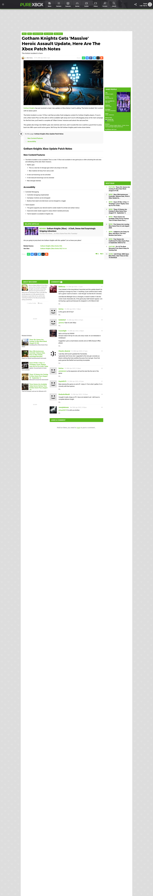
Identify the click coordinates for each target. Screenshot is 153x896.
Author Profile (32, 303)
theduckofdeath (64, 394)
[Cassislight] (53, 336)
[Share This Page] (135, 4)
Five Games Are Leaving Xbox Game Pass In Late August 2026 (119, 226)
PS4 (109, 102)
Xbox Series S (58, 34)
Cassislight (62, 331)
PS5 (106, 102)
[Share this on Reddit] (101, 57)
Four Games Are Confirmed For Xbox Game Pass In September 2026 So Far (119, 241)
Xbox (29, 34)
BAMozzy (62, 287)
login (78, 428)
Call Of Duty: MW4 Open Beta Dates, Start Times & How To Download (119, 255)
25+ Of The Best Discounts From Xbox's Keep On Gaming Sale (119, 248)
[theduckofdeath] (53, 399)
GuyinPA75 (62, 381)
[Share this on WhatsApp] (83, 57)
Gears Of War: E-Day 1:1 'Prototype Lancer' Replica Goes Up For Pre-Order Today (38, 364)
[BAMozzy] (53, 292)
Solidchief (62, 320)
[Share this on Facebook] (90, 57)
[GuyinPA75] (53, 386)
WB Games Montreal (110, 110)
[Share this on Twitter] (94, 57)
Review (53, 248)
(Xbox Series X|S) (51, 246)
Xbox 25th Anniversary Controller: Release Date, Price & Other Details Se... (119, 196)
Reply (40, 303)
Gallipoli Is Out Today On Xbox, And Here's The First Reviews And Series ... (119, 233)
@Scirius (61, 323)
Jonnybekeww (64, 407)
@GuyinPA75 (63, 410)
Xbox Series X (48, 34)
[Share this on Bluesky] (87, 57)
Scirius (61, 309)
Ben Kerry (30, 58)
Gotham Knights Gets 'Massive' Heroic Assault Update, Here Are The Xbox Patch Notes (61, 43)
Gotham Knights (37, 34)
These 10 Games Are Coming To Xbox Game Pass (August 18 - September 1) (38, 376)
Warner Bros (108, 106)
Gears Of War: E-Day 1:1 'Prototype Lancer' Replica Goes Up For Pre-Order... (119, 203)
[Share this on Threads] (98, 57)
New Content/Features (35, 138)
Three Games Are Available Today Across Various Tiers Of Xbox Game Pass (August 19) (38, 386)
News (24, 34)
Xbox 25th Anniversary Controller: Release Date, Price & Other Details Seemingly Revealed (37, 353)
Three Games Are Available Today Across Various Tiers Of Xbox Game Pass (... (119, 218)
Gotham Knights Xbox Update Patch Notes (48, 134)
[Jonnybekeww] (53, 412)
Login (141, 5)
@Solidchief (62, 371)
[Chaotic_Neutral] (53, 356)
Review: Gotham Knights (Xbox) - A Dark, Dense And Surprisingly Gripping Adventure (117, 126)
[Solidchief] (53, 325)
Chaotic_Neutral (64, 351)
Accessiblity (32, 141)
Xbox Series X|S (109, 98)
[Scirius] (53, 314)
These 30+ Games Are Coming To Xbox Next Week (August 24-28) (38, 341)
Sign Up (145, 5)
